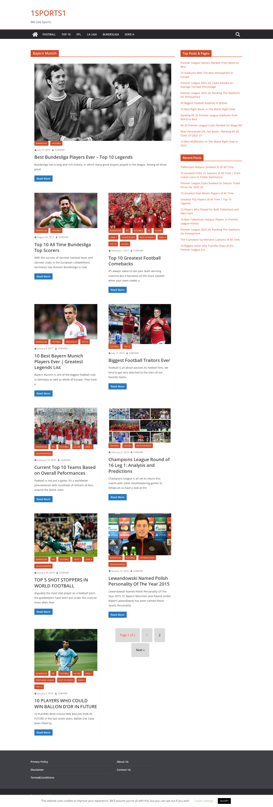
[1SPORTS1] (35, 34)
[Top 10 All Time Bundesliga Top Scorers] (65, 210)
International (147, 557)
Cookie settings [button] (203, 801)
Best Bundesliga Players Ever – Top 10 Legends (83, 157)
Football (49, 34)
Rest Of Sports (147, 237)
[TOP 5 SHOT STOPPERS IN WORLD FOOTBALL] (65, 535)
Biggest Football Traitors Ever (139, 360)
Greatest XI (71, 342)
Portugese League (45, 680)
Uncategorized (43, 453)
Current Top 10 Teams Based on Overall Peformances (65, 470)
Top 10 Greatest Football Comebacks (134, 261)
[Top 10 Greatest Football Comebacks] (139, 210)
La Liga (92, 34)
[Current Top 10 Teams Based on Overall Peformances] (65, 426)
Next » (140, 650)
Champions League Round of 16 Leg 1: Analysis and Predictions (139, 465)
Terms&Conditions (42, 777)
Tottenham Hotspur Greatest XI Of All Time (207, 167)
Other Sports (128, 237)
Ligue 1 (113, 237)
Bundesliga (111, 34)
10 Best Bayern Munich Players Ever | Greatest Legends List (58, 361)
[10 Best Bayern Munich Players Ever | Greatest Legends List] (65, 321)
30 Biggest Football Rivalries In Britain (204, 103)
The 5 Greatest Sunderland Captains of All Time (210, 239)
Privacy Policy (39, 761)
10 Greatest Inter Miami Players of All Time (207, 193)
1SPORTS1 (48, 13)
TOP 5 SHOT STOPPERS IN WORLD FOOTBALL (61, 583)
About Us (123, 761)
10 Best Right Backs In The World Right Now (208, 109)
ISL (149, 230)
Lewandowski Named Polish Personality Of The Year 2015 (139, 581)
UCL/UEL (125, 244)
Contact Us (124, 769)
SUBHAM (59, 149)
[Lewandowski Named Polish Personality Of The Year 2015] (139, 534)
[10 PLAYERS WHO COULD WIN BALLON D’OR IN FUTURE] (65, 650)
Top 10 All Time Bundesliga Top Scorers (62, 247)
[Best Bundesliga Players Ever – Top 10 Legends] (102, 102)
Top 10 (66, 34)
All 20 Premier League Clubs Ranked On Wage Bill (211, 125)
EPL (79, 34)
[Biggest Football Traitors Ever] (139, 324)
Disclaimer (37, 769)
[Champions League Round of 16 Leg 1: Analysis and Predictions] (139, 425)
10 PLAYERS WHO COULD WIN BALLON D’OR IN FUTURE (65, 703)
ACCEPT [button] (224, 801)
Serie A (129, 34)
